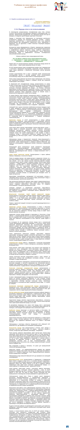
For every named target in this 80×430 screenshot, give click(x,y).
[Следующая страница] (46, 26)
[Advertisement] (61, 26)
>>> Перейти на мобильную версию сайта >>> (22, 19)
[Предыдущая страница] (26, 26)
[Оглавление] (37, 26)
